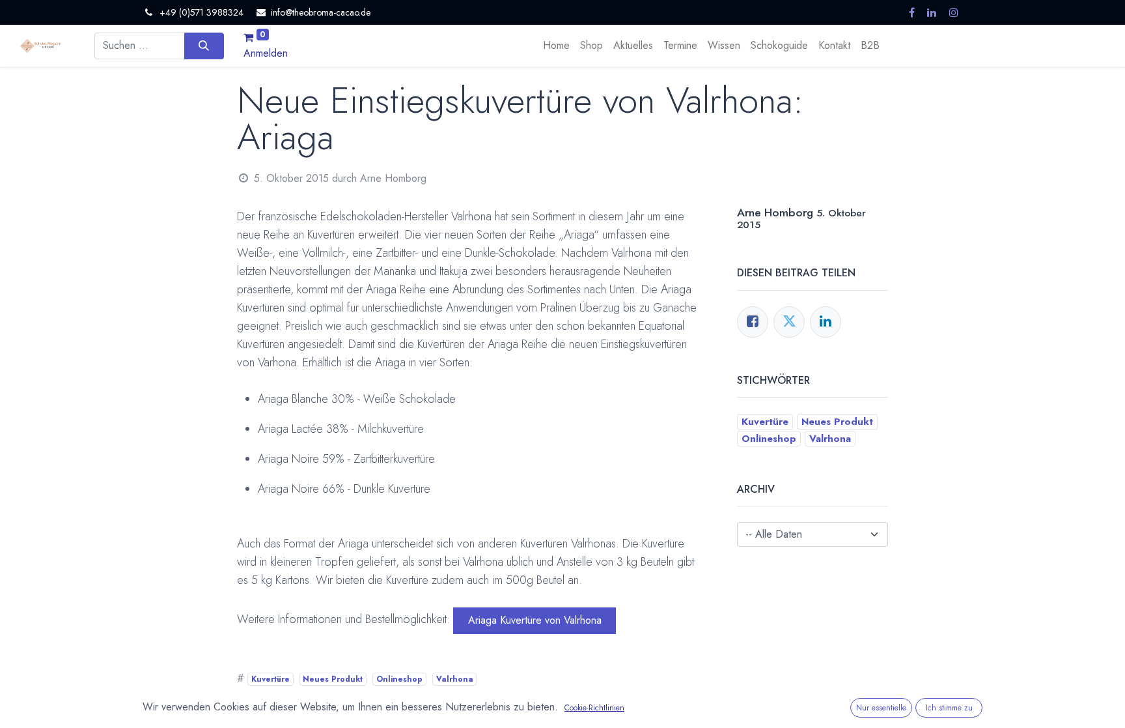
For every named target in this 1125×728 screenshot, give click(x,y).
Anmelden (265, 53)
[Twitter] (789, 322)
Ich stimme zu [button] (949, 708)
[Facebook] (752, 322)
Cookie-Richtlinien (594, 708)
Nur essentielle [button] (881, 708)
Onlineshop (399, 679)
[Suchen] (204, 46)
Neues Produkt (333, 679)
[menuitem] (556, 46)
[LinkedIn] (825, 322)
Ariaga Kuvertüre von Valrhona (535, 620)
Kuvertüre (270, 679)
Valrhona (454, 679)
